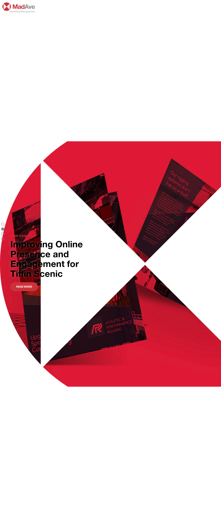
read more (24, 286)
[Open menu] (215, 7)
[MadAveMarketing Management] (18, 11)
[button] (3, 224)
